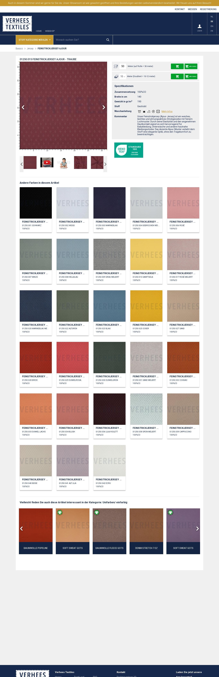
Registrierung (208, 9)
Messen (192, 9)
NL (212, 17)
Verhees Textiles (17, 24)
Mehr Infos (167, 111)
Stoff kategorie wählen (33, 40)
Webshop (50, 31)
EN (212, 26)
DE (212, 21)
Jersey (30, 48)
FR (212, 31)
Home (39, 31)
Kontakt (180, 9)
